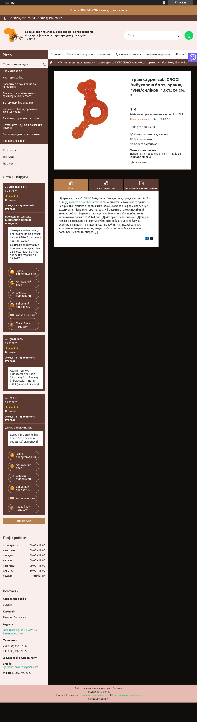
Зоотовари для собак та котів (21, 134)
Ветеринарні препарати (18, 102)
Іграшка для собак (80, 202)
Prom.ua (117, 688)
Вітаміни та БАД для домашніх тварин (22, 126)
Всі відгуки (24, 520)
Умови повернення (158, 54)
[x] (151, 239)
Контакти (104, 54)
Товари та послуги (78, 54)
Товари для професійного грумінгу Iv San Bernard (19, 95)
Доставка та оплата (128, 54)
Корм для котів (12, 71)
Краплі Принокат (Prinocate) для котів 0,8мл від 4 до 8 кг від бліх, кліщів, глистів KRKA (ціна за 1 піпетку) (24, 377)
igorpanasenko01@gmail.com (20, 667)
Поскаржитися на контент (95, 695)
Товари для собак (14, 140)
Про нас (181, 54)
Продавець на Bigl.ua (98, 691)
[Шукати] (177, 35)
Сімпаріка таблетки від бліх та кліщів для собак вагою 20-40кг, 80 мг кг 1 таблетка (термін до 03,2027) (25, 251)
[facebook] (147, 239)
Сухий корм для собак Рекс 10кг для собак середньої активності (24, 438)
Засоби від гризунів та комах (21, 118)
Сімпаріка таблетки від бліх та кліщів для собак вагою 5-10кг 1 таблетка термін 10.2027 (25, 235)
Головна (56, 54)
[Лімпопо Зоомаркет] (13, 35)
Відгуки (8, 156)
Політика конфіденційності (126, 695)
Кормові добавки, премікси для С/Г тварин (20, 110)
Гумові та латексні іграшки (76, 62)
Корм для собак (13, 77)
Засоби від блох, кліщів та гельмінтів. (19, 85)
